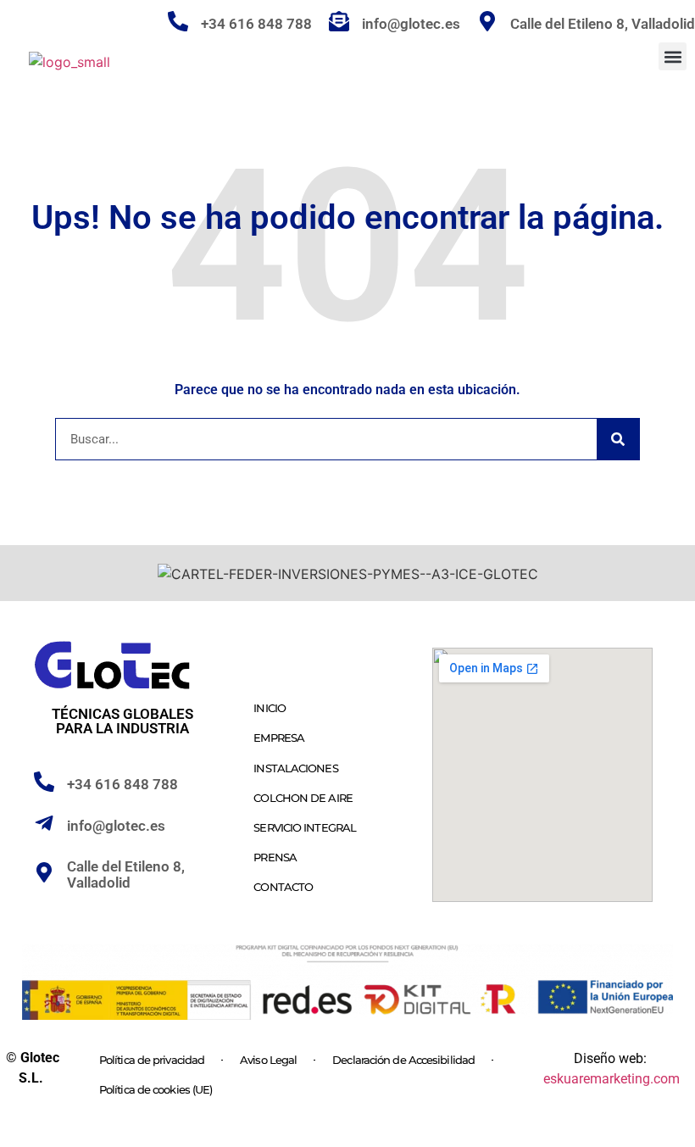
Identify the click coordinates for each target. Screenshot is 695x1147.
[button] (673, 56)
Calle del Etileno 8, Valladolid (126, 874)
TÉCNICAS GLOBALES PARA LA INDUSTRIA (122, 721)
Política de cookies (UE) (155, 1089)
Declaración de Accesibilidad (403, 1059)
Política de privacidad (151, 1059)
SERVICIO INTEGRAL (304, 827)
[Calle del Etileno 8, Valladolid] (44, 872)
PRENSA (275, 857)
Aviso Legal (268, 1059)
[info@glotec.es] (339, 21)
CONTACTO (283, 887)
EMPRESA (278, 737)
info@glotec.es (411, 23)
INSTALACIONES (295, 768)
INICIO (269, 708)
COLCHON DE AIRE (303, 798)
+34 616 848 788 (256, 23)
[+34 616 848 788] (178, 21)
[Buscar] (618, 439)
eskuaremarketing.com (611, 1079)
